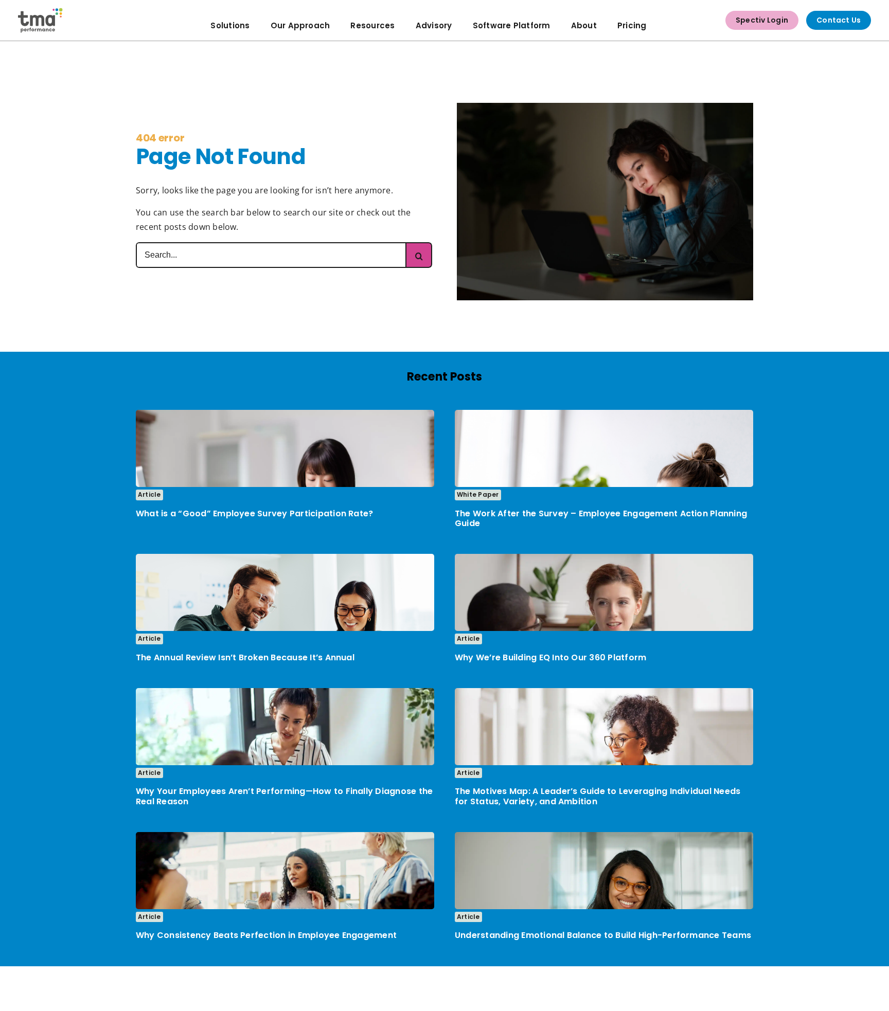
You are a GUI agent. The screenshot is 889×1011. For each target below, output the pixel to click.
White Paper (478, 494)
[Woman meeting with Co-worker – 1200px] (285, 692)
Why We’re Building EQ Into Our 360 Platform (550, 657)
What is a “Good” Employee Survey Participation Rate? (254, 513)
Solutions (230, 25)
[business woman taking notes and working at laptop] (604, 692)
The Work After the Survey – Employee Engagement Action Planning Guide (601, 518)
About (584, 25)
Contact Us (838, 20)
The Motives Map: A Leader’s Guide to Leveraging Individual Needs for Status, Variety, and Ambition (597, 796)
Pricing (632, 25)
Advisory (434, 25)
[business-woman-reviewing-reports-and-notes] (285, 414)
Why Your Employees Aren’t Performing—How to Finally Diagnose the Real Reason (284, 796)
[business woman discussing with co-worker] (604, 558)
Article (149, 494)
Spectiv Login (762, 20)
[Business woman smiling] (604, 836)
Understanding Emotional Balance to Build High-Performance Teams (603, 935)
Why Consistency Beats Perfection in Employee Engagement (266, 935)
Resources (372, 25)
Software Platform (511, 25)
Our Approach (300, 25)
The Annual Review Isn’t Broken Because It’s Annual (245, 657)
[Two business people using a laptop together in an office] (285, 558)
